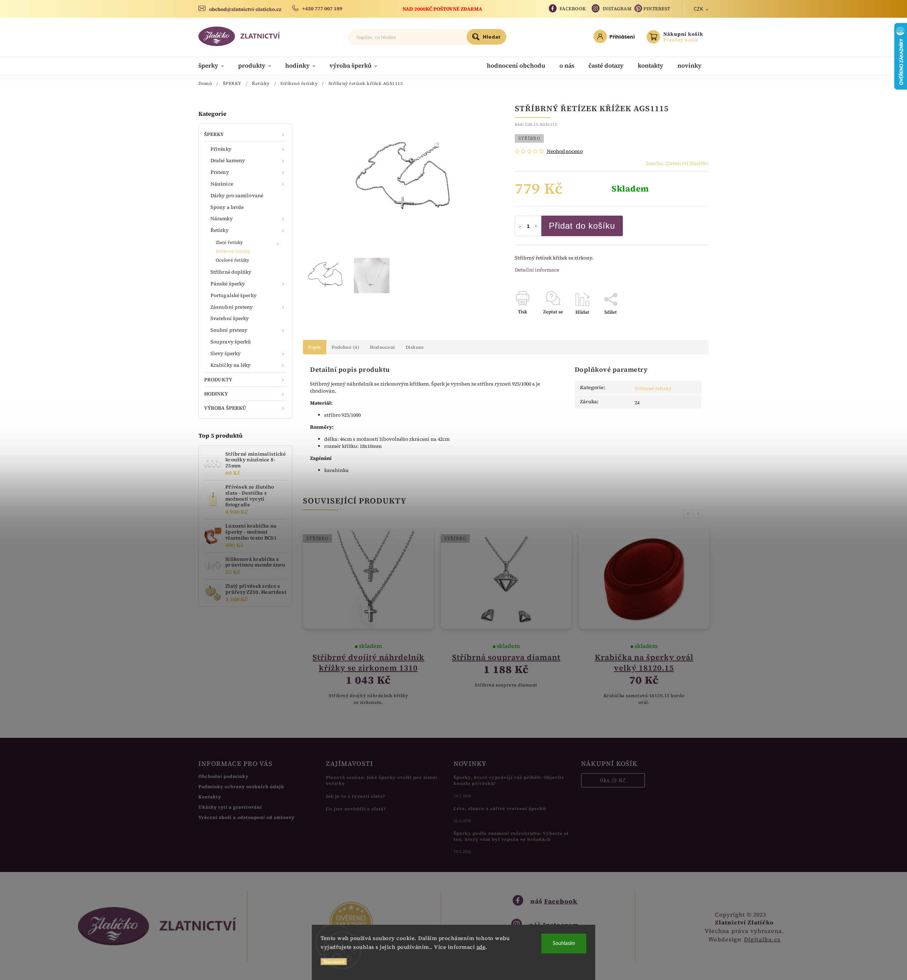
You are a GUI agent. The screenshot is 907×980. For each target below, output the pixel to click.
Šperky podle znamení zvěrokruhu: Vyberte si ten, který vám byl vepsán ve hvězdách (511, 836)
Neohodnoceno (565, 151)
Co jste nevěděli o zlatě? (356, 809)
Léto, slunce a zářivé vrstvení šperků (500, 808)
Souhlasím (564, 943)
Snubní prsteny (228, 330)
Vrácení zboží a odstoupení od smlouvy (246, 817)
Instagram (617, 9)
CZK (699, 9)
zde (481, 947)
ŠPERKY (214, 134)
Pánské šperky (227, 283)
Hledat (492, 37)
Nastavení (333, 961)
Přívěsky (220, 149)
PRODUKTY (218, 379)
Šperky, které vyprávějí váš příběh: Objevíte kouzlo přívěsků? (509, 780)
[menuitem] (214, 65)
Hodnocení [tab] (382, 347)
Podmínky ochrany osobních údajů (241, 787)
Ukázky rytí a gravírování (230, 807)
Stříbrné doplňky (231, 271)
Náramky (221, 218)
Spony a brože (227, 207)
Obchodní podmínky (223, 776)
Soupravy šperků (230, 341)
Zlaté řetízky (229, 242)
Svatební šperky (229, 318)
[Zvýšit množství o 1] (536, 226)
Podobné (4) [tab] (346, 347)
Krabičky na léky (230, 365)
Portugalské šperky (233, 295)
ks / (613, 780)
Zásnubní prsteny (231, 306)
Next (699, 514)
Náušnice (221, 183)
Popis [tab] (314, 347)
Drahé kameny (227, 160)
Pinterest (656, 9)
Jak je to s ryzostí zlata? (355, 796)
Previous (689, 514)
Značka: (677, 163)
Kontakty (209, 797)
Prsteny (219, 172)
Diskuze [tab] (415, 347)
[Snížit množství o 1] (520, 226)
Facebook (572, 9)
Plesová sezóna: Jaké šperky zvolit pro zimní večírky (381, 780)
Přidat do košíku (582, 225)
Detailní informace (537, 269)
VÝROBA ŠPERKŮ (225, 407)
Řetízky (219, 230)
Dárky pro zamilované (236, 195)
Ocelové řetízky (232, 260)
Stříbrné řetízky (233, 251)
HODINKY (216, 393)
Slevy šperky (225, 353)
